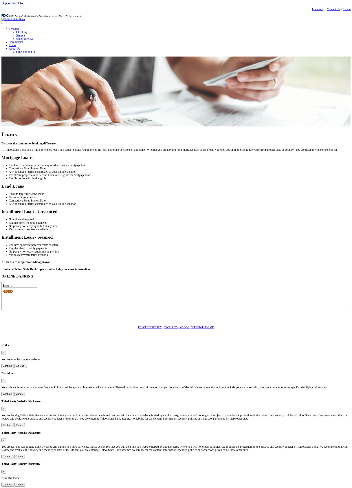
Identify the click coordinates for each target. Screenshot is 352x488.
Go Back (20, 365)
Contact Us (333, 9)
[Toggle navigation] (2, 23)
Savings (20, 35)
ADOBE (184, 327)
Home (347, 9)
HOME (209, 327)
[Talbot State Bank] (13, 19)
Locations (317, 9)
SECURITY (171, 327)
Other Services (24, 38)
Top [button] (22, 3)
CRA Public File (25, 51)
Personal (14, 28)
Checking (21, 32)
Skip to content (10, 3)
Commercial (16, 41)
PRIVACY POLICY (150, 327)
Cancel (19, 394)
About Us (14, 48)
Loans (12, 45)
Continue (7, 365)
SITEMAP (197, 327)
